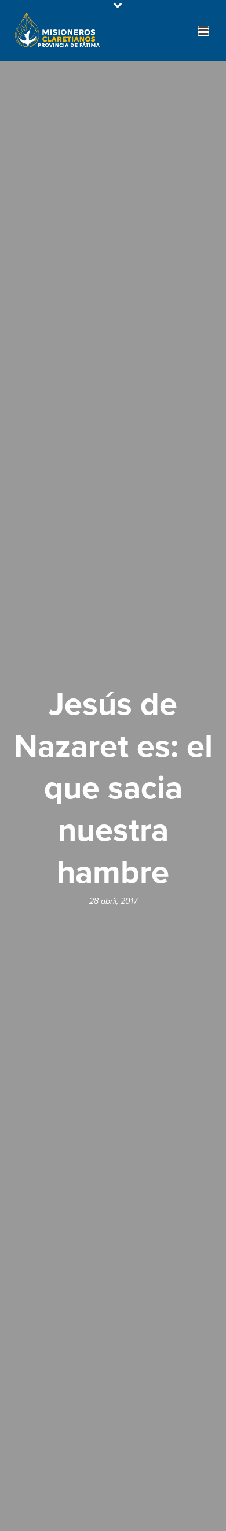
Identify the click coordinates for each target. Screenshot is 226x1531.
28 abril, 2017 (113, 901)
